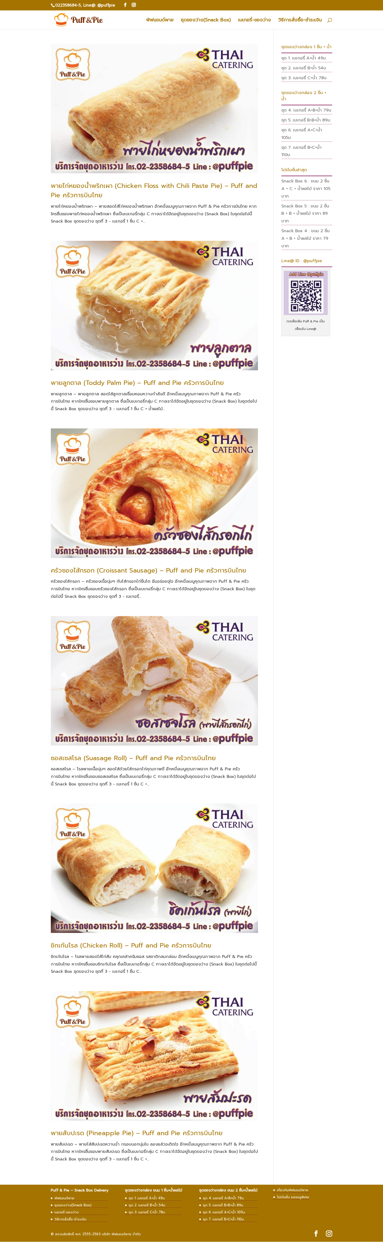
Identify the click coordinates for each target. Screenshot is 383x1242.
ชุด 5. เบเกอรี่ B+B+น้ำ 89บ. (306, 120)
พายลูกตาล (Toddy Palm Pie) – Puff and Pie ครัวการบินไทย (137, 383)
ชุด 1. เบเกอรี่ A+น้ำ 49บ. (303, 58)
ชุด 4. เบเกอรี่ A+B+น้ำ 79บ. (306, 110)
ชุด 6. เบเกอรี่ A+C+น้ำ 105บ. (224, 1212)
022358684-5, (68, 5)
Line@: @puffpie (99, 5)
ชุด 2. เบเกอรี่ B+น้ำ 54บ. (304, 68)
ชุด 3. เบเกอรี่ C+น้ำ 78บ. (304, 78)
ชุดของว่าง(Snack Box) (206, 20)
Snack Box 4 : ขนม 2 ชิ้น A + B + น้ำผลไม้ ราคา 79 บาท (305, 238)
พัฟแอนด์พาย (160, 20)
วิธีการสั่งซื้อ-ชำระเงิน (300, 20)
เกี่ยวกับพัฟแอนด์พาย (292, 1190)
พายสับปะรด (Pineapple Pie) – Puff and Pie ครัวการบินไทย (137, 1133)
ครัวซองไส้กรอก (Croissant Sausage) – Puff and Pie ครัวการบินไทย (148, 570)
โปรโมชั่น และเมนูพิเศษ (293, 1197)
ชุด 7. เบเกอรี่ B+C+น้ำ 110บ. (223, 1219)
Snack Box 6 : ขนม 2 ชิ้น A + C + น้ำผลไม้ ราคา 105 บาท (305, 188)
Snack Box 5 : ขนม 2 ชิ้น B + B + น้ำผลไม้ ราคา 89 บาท (305, 213)
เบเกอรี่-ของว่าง (254, 20)
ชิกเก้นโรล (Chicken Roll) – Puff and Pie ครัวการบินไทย (131, 945)
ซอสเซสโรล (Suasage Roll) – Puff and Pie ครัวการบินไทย (133, 758)
